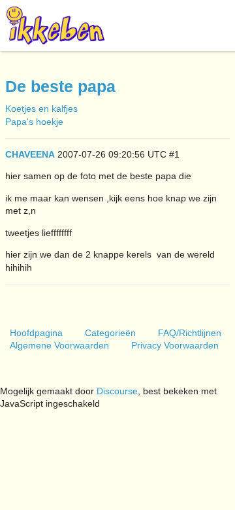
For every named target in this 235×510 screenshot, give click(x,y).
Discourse (117, 391)
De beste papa (60, 86)
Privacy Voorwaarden (175, 345)
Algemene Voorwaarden (59, 345)
